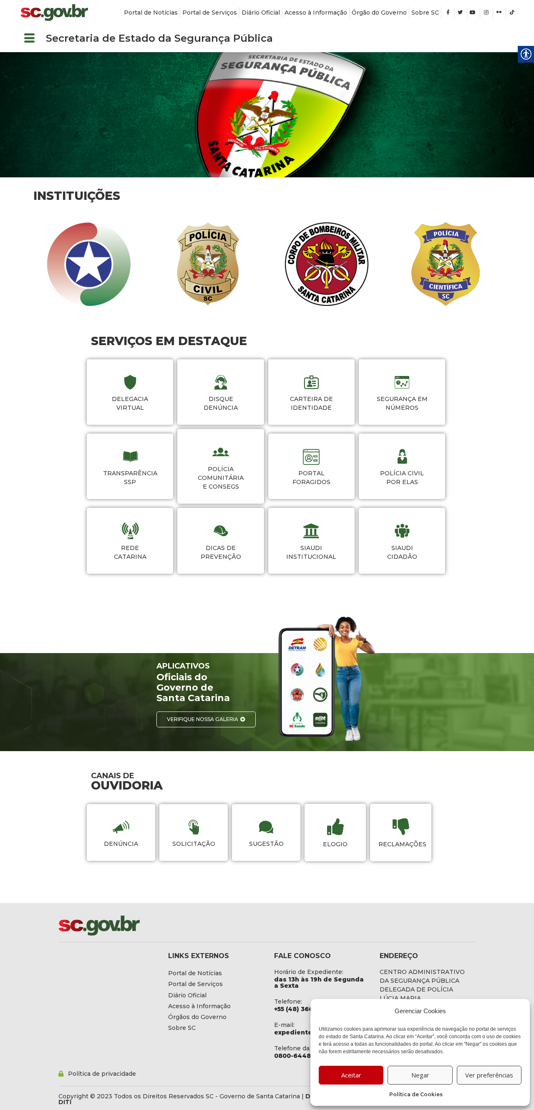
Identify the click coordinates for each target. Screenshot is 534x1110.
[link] (54, 12)
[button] (29, 38)
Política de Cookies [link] (416, 1094)
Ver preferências (489, 1075)
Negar (420, 1075)
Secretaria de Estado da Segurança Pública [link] (159, 38)
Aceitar (351, 1075)
